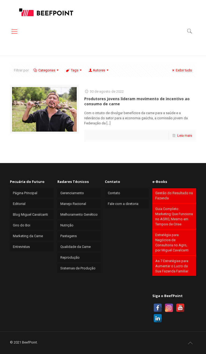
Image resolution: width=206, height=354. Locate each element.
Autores (99, 70)
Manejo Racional (73, 204)
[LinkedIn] (157, 318)
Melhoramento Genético (79, 214)
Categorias (46, 70)
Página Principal (25, 193)
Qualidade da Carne (75, 247)
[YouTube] (180, 308)
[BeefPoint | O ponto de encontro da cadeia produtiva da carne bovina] (46, 12)
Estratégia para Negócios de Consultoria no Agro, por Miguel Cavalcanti (172, 242)
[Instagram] (169, 308)
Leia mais (184, 135)
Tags (74, 70)
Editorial (19, 204)
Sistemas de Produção (77, 268)
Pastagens (68, 236)
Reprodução (70, 257)
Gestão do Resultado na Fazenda (174, 195)
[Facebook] (157, 308)
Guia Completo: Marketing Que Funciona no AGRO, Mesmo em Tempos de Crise (174, 216)
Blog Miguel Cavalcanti (30, 214)
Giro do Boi (21, 225)
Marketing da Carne (28, 236)
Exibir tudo (184, 70)
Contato (114, 193)
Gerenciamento (72, 193)
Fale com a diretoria (123, 204)
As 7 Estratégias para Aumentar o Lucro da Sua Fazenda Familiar (171, 266)
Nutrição (66, 225)
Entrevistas (21, 247)
